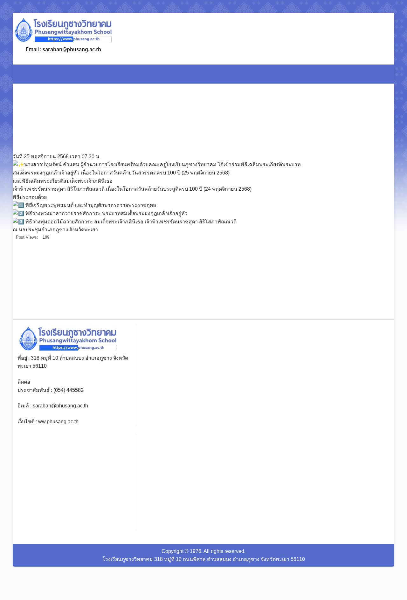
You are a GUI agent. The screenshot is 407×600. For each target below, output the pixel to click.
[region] (349, 280)
